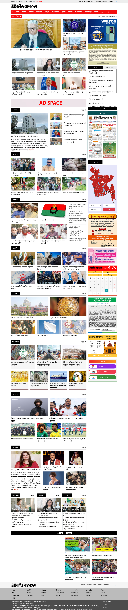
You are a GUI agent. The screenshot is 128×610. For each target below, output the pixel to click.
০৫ (106, 285)
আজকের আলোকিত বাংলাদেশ (77, 1)
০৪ (102, 285)
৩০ (94, 297)
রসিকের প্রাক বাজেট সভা (98, 77)
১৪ (114, 288)
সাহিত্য (88, 596)
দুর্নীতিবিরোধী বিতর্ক (97, 100)
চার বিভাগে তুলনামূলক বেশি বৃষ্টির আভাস (94, 17)
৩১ (98, 297)
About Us (79, 585)
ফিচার (102, 591)
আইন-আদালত (60, 593)
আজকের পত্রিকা (107, 602)
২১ (114, 291)
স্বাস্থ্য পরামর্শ (30, 596)
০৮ (90, 288)
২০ (110, 291)
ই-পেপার (89, 1)
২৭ (110, 294)
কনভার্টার (96, 1)
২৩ (94, 294)
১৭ (98, 291)
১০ (98, 288)
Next (60, 558)
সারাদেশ (25, 12)
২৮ (114, 294)
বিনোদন (71, 12)
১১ (102, 288)
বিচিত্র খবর (104, 596)
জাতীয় (18, 12)
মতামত (103, 593)
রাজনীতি (32, 12)
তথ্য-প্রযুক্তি (89, 591)
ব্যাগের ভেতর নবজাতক (98, 103)
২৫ (102, 294)
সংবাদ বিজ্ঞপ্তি (79, 12)
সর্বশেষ (95, 68)
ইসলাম (64, 12)
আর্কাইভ (102, 1)
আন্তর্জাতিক (40, 12)
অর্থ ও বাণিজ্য (56, 12)
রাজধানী (41, 496)
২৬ (106, 294)
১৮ (102, 291)
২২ (90, 294)
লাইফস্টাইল (89, 12)
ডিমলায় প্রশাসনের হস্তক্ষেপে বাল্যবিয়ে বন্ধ (102, 92)
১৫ (90, 291)
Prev (13, 558)
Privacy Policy (87, 585)
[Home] (13, 12)
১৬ (94, 291)
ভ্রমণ (43, 596)
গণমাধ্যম (88, 593)
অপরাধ (13, 598)
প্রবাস (67, 496)
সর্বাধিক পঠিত (109, 68)
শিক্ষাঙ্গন (97, 12)
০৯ (94, 288)
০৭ (114, 285)
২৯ (90, 297)
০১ (90, 285)
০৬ (110, 285)
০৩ (98, 285)
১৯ (106, 291)
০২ (94, 285)
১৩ (110, 288)
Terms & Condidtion (98, 585)
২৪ (98, 294)
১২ (106, 288)
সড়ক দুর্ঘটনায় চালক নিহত (99, 96)
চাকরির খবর (74, 596)
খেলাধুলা (48, 12)
